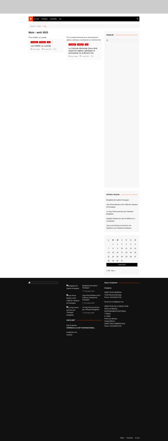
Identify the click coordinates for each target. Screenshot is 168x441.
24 (122, 256)
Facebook (130, 438)
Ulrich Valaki (36, 49)
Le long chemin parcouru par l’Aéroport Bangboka (119, 213)
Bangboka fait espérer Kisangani (117, 200)
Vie (60, 19)
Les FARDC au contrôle (41, 46)
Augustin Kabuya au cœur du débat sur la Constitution (120, 220)
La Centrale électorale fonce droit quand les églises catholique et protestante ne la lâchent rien (83, 50)
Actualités (53, 19)
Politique (45, 19)
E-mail (137, 438)
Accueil (36, 19)
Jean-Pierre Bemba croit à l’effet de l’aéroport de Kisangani (121, 206)
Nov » (113, 270)
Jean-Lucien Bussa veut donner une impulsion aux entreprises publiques (118, 227)
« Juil (108, 270)
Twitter (122, 438)
